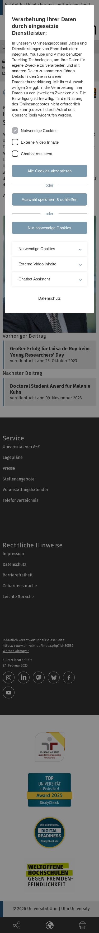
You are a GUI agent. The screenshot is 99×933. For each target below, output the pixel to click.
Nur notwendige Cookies (49, 228)
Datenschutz (49, 298)
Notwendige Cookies (39, 130)
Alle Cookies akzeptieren (49, 171)
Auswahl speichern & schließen (50, 199)
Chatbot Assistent (36, 154)
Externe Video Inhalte (40, 142)
